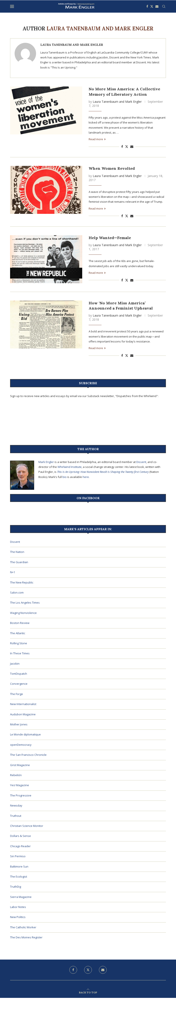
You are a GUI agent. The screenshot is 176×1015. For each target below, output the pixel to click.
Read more (96, 139)
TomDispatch (18, 674)
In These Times (20, 653)
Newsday (16, 805)
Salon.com (17, 592)
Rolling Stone (18, 643)
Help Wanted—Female (110, 237)
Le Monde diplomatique (25, 734)
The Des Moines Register (26, 937)
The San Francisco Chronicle (28, 755)
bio (64, 477)
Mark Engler (46, 462)
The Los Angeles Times (25, 602)
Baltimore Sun (19, 866)
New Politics (18, 917)
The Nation (17, 552)
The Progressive (20, 795)
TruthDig (15, 886)
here (86, 477)
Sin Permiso (18, 856)
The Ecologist (18, 876)
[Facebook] (147, 6)
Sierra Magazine (21, 897)
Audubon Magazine (23, 714)
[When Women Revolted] (46, 190)
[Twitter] (151, 6)
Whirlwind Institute (70, 467)
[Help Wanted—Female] (46, 259)
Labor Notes (18, 907)
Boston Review (19, 623)
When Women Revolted (112, 168)
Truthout (15, 816)
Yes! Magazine (19, 785)
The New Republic (21, 582)
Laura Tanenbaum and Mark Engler (71, 45)
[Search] (164, 6)
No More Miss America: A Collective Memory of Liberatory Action (124, 91)
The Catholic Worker (23, 927)
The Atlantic (17, 633)
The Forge (16, 694)
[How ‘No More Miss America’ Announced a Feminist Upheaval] (46, 324)
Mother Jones (18, 724)
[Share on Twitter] (126, 146)
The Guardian (19, 562)
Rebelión (16, 775)
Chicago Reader (20, 846)
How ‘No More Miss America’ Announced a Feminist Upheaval (121, 306)
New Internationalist (23, 704)
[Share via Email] (131, 146)
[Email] (156, 6)
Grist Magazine (20, 765)
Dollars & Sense (20, 836)
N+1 (12, 572)
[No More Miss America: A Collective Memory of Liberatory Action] (46, 110)
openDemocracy (21, 745)
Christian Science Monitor (26, 826)
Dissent (141, 462)
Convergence (18, 684)
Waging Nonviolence (23, 613)
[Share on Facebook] (122, 146)
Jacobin (15, 663)
